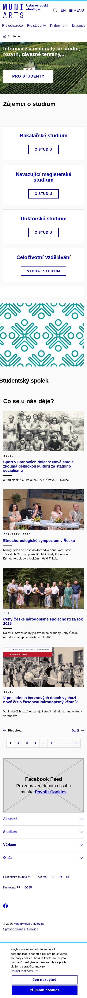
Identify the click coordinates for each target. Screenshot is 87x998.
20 (76, 743)
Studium (10, 832)
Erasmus (78, 25)
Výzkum (9, 845)
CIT (68, 877)
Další (75, 730)
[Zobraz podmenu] (77, 819)
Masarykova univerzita (29, 923)
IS (53, 877)
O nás (7, 857)
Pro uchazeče (12, 25)
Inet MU (42, 877)
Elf (60, 877)
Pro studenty (36, 25)
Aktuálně (10, 819)
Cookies (32, 929)
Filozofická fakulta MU (18, 877)
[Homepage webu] (25, 11)
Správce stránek (14, 929)
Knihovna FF (11, 887)
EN (63, 10)
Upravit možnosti (22, 971)
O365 (28, 887)
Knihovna (57, 25)
